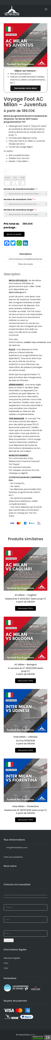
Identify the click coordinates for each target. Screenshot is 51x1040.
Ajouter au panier (14, 234)
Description (25, 254)
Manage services (38, 1036)
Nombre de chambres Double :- (21, 189)
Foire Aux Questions (13, 857)
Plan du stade (25, 264)
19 (48, 1037)
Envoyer (9, 940)
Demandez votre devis (25, 88)
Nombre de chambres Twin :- (19, 199)
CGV (6, 968)
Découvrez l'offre (25, 608)
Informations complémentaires (25, 259)
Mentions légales (12, 958)
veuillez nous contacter (35, 342)
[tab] (25, 254)
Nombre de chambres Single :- (20, 209)
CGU (6, 963)
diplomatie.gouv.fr (17, 292)
